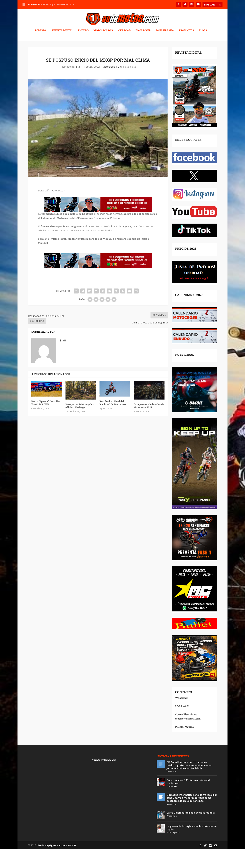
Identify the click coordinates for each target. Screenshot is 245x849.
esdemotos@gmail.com (187, 718)
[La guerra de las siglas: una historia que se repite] (161, 828)
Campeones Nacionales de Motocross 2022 (149, 406)
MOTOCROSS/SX (103, 30)
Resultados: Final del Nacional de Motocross (113, 403)
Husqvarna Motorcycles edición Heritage (80, 406)
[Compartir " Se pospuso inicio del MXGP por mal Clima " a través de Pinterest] (103, 291)
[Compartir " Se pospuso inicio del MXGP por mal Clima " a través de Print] (136, 291)
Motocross (108, 66)
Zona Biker (172, 786)
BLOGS (203, 30)
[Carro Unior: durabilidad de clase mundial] (161, 815)
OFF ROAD (124, 30)
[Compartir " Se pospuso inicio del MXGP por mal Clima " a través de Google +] (89, 291)
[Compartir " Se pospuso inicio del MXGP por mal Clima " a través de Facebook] (76, 291)
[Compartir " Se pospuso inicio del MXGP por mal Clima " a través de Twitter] (83, 291)
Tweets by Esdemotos (104, 759)
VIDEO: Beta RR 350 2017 (54, 4)
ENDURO (83, 30)
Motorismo (172, 771)
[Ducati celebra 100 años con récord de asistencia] (161, 782)
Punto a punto (173, 832)
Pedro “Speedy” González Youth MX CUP (45, 403)
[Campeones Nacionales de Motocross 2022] (149, 390)
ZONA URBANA (165, 30)
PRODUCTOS (186, 30)
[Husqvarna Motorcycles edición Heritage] (81, 390)
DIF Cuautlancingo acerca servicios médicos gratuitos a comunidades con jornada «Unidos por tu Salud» (189, 765)
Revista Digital (62, 30)
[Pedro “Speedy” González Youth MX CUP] (46, 388)
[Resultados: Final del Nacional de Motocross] (115, 388)
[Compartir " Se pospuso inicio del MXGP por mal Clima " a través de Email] (129, 291)
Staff (79, 66)
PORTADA (41, 30)
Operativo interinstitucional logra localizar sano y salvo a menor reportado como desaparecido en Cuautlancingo (192, 797)
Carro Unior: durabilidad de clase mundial (191, 812)
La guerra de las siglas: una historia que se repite (191, 828)
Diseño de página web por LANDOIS (56, 845)
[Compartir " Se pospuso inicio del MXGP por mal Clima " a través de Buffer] (116, 291)
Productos (171, 816)
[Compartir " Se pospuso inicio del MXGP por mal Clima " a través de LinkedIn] (109, 291)
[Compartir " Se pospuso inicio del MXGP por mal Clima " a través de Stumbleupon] (123, 291)
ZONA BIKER (143, 30)
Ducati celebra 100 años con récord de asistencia (189, 781)
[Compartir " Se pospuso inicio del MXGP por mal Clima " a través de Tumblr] (96, 291)
